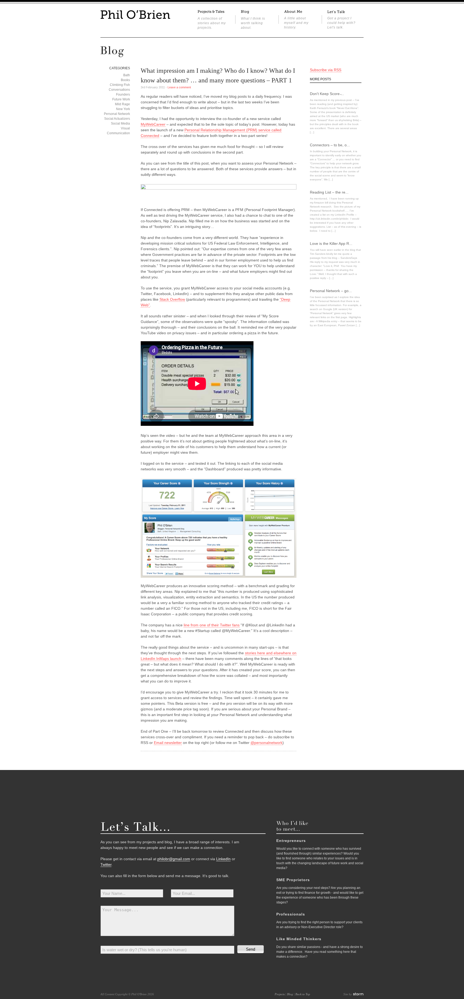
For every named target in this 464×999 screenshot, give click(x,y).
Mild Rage (122, 104)
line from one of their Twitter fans (212, 625)
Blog (290, 994)
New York (123, 109)
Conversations (119, 90)
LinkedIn (223, 859)
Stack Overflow (172, 299)
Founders (123, 94)
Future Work (121, 99)
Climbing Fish (120, 85)
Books (125, 80)
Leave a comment (179, 87)
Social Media (120, 123)
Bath (126, 75)
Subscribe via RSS (325, 70)
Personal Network (117, 114)
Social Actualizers (117, 119)
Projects (280, 994)
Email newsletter (168, 742)
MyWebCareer (153, 124)
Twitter (105, 864)
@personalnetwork (266, 742)
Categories (119, 68)
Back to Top (302, 994)
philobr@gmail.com (173, 859)
